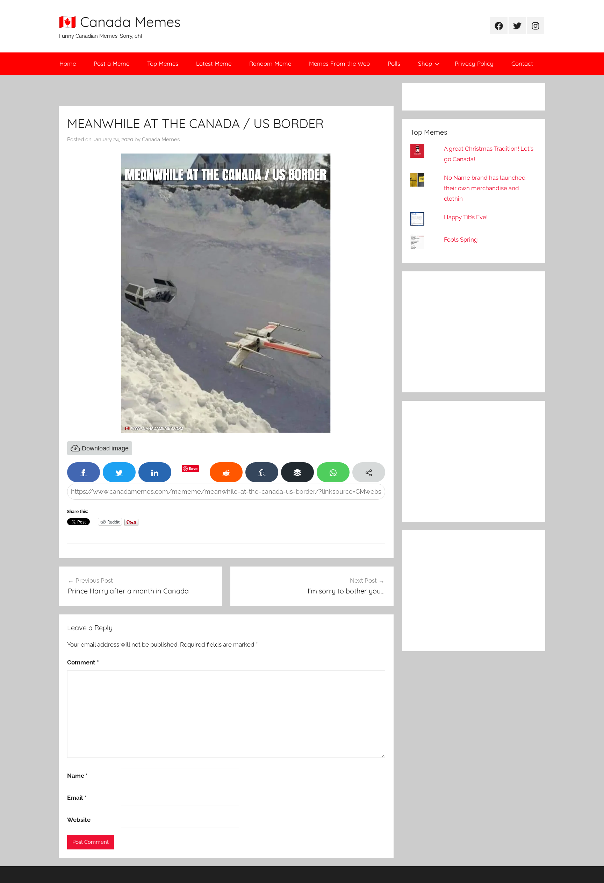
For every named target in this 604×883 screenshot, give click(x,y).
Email (76, 797)
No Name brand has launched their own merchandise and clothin (485, 188)
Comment (83, 662)
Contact (522, 63)
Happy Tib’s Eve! (466, 217)
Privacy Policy (474, 63)
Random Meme (270, 63)
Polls (394, 63)
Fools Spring (461, 239)
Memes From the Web (339, 63)
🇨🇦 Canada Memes (120, 21)
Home (67, 63)
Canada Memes (161, 139)
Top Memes (162, 63)
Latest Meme (213, 63)
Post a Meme (111, 63)
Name (77, 775)
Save (193, 468)
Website (79, 819)
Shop (425, 63)
